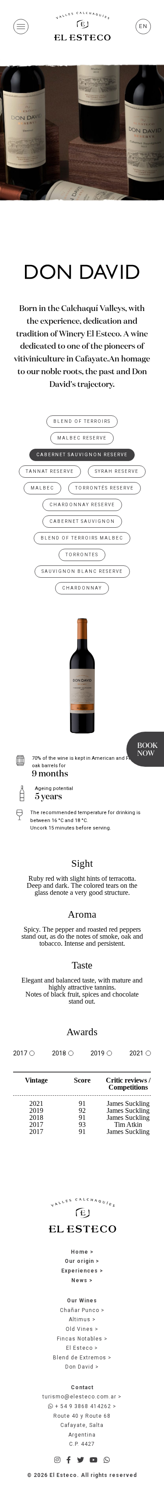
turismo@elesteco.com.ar (79, 1397)
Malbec (42, 488)
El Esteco (79, 1348)
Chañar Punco (79, 1310)
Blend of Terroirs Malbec (82, 538)
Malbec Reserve (82, 438)
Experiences (79, 1271)
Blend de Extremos (79, 1358)
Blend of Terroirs (82, 421)
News (79, 1280)
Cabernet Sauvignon (82, 521)
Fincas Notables (79, 1339)
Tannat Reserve (50, 471)
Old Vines (79, 1329)
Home (79, 1252)
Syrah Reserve (117, 471)
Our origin (79, 1261)
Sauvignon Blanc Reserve (82, 571)
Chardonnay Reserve (82, 504)
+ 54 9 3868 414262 (82, 1406)
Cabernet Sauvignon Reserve (82, 454)
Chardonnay (82, 588)
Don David (79, 1367)
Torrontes (82, 554)
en (143, 26)
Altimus (80, 1319)
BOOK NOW (147, 750)
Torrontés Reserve (104, 488)
